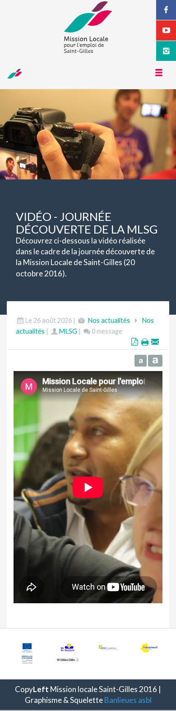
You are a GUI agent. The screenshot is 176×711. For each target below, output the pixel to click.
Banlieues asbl (128, 700)
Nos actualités (109, 320)
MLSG (68, 331)
